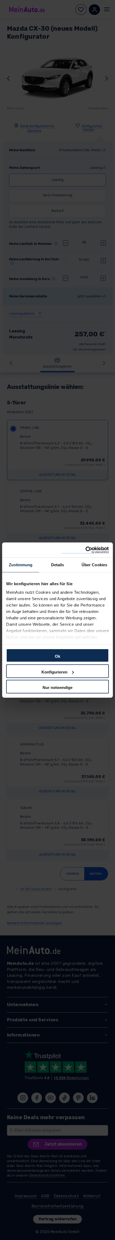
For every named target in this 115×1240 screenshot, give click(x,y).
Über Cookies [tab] (94, 565)
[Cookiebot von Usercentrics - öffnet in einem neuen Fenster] (85, 549)
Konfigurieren (54, 671)
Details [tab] (57, 565)
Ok (57, 656)
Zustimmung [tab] (21, 565)
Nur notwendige (57, 687)
